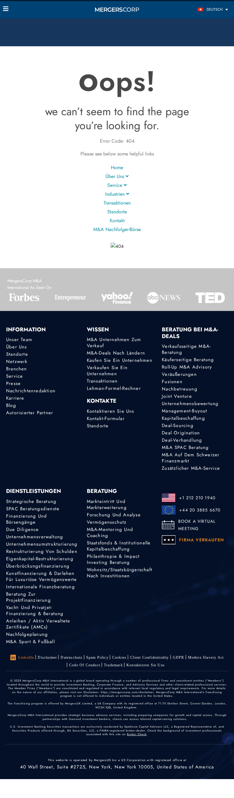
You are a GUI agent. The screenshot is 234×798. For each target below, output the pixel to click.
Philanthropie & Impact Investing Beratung (113, 559)
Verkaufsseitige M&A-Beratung (186, 349)
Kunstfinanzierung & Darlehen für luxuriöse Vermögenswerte (41, 576)
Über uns (115, 176)
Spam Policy (97, 657)
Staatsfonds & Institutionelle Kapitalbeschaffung (119, 546)
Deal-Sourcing (177, 425)
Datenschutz (71, 657)
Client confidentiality (149, 657)
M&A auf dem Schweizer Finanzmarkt (190, 458)
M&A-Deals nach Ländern (116, 353)
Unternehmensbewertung (190, 404)
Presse (13, 383)
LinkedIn (26, 657)
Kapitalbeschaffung (183, 418)
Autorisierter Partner (29, 413)
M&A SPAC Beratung (185, 447)
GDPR (178, 657)
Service (115, 185)
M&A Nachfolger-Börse (117, 229)
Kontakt (117, 220)
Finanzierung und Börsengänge (26, 519)
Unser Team (19, 340)
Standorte (117, 211)
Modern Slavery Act (206, 657)
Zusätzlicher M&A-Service (191, 468)
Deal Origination (181, 433)
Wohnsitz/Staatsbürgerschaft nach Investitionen (119, 573)
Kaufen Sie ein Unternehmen (119, 360)
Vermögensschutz (107, 522)
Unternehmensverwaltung (34, 537)
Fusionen (172, 382)
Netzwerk (17, 361)
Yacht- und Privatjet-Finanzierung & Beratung (35, 610)
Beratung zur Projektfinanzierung (28, 597)
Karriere (15, 398)
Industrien (115, 194)
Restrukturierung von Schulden (41, 551)
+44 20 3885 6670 (199, 510)
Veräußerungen (179, 374)
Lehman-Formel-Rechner (114, 388)
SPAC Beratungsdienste (32, 509)
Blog (11, 405)
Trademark (113, 665)
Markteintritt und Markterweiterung (107, 504)
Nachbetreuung (179, 389)
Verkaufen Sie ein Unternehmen (107, 371)
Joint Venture (177, 396)
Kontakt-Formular (106, 418)
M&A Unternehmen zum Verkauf (114, 343)
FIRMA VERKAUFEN (201, 540)
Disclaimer (47, 657)
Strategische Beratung (31, 501)
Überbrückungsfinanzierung (37, 566)
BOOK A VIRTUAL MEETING (197, 525)
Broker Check (137, 734)
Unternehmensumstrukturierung (42, 544)
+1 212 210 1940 (197, 498)
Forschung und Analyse (114, 515)
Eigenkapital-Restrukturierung (39, 559)
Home (117, 167)
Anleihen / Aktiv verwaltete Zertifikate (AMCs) (38, 624)
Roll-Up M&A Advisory (187, 367)
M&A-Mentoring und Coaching (110, 532)
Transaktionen (117, 202)
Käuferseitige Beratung (188, 360)
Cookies (119, 657)
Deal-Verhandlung (182, 440)
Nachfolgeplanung (27, 634)
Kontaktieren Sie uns (110, 411)
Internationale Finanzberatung (40, 587)
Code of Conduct (84, 665)
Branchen (16, 369)
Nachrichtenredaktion (30, 391)
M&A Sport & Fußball (30, 642)
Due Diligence (22, 529)
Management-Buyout (184, 411)
